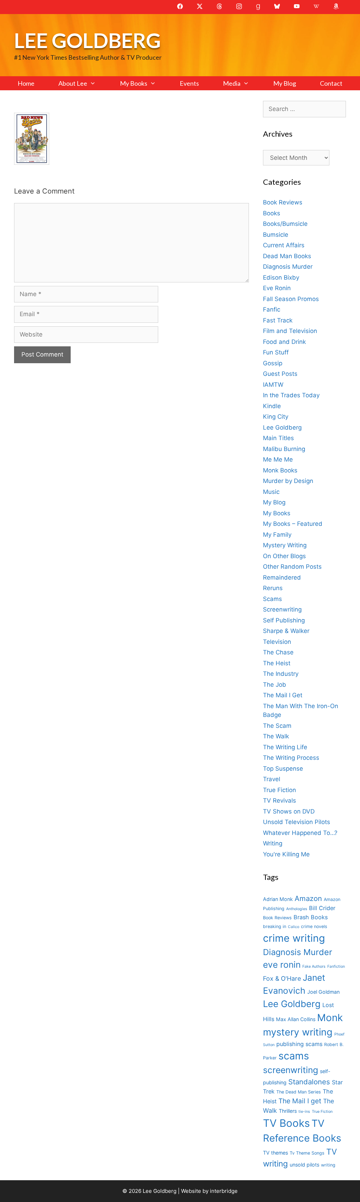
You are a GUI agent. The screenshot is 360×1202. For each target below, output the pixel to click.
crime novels (314, 926)
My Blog (284, 83)
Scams (272, 598)
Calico (293, 927)
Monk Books (280, 470)
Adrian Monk (278, 899)
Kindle (272, 406)
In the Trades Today (291, 395)
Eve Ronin (277, 288)
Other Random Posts (292, 566)
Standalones (309, 1081)
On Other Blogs (284, 556)
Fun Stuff (276, 352)
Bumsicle (275, 234)
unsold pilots (304, 1165)
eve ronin (282, 964)
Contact (331, 83)
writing (328, 1165)
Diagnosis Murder (288, 266)
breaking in (274, 926)
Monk (330, 1018)
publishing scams (299, 1043)
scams (293, 1056)
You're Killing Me (286, 854)
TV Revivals (279, 800)
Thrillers (288, 1111)
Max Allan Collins (295, 1019)
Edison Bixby (281, 277)
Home (26, 83)
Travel (271, 779)
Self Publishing (284, 620)
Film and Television (290, 330)
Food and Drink (284, 341)
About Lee (72, 83)
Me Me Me (278, 459)
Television (277, 641)
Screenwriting (282, 609)
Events (189, 83)
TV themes (275, 1153)
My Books (133, 83)
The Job (274, 684)
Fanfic (271, 309)
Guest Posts (280, 373)
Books (271, 213)
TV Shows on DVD (289, 811)
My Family (277, 534)
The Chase (278, 652)
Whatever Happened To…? (300, 832)
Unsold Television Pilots (296, 821)
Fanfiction (336, 966)
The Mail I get (299, 1101)
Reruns (273, 588)
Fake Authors (314, 966)
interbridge (224, 1191)
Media (231, 83)
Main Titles (278, 438)
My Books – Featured (292, 523)
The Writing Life (285, 747)
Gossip (272, 363)
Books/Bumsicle (285, 223)
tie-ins (304, 1111)
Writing (272, 843)
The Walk (276, 736)
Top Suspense (283, 768)
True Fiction (279, 789)
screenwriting (290, 1070)
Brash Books (311, 917)
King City (275, 416)
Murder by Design (288, 480)
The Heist (276, 663)
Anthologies (296, 909)
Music (271, 491)
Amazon (308, 898)
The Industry (280, 673)
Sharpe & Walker (286, 630)
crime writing (294, 938)
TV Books (286, 1123)
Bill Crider (322, 908)
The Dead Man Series (298, 1092)
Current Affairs (283, 245)
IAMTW (273, 384)
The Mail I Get (282, 695)
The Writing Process (291, 757)
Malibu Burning (284, 448)
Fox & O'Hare (282, 978)
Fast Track (277, 320)
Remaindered (282, 577)
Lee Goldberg (87, 40)
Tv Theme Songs (307, 1153)
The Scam (277, 725)
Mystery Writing (285, 545)
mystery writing (298, 1032)
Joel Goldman (323, 992)
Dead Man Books (287, 256)
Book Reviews (282, 202)
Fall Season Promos (291, 298)
